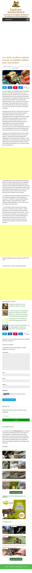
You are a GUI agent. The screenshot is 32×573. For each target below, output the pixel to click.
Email (3, 378)
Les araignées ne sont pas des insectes (12, 535)
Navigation (8, 19)
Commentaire (5, 352)
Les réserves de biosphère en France (12, 460)
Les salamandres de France (9, 450)
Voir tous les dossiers (16, 492)
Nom (3, 372)
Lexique (6, 566)
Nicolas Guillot (7, 66)
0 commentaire (15, 68)
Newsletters (12, 566)
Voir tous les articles (16, 559)
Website (4, 384)
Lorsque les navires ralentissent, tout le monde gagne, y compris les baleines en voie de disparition (19, 327)
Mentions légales (19, 566)
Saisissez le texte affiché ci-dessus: (18, 394)
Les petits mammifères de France (11, 480)
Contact (25, 566)
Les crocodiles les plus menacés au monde (13, 470)
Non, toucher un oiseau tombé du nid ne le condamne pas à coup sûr (14, 546)
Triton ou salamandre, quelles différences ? (14, 525)
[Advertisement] (16, 38)
